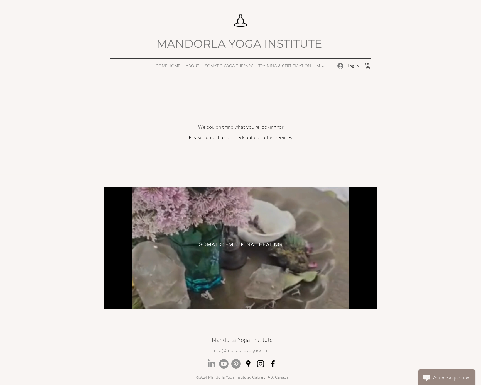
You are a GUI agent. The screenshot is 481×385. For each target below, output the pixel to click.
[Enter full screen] (369, 302)
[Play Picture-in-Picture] (360, 302)
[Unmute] (120, 302)
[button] (192, 66)
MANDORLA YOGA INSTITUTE (240, 43)
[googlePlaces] (248, 364)
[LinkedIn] (211, 364)
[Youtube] (224, 364)
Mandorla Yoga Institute (242, 339)
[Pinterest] (236, 364)
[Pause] (111, 302)
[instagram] (260, 364)
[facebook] (273, 364)
